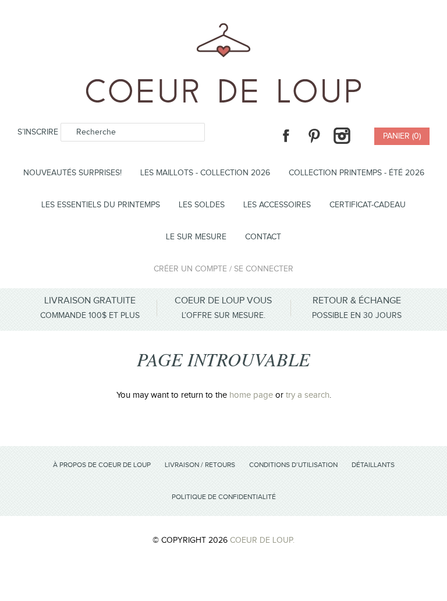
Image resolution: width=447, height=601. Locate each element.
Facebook (286, 136)
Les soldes (202, 205)
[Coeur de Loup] (223, 30)
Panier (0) (402, 136)
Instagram (341, 136)
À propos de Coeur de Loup (102, 465)
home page (251, 395)
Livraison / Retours (200, 465)
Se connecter (263, 269)
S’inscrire (37, 132)
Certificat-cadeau (367, 205)
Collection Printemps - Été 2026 (356, 173)
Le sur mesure (196, 237)
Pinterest (314, 136)
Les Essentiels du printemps (100, 205)
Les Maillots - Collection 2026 (205, 173)
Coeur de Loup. (262, 540)
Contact (263, 237)
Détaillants (373, 465)
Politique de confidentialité (224, 497)
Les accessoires (277, 205)
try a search (307, 395)
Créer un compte (190, 269)
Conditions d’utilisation (293, 465)
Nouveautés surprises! (72, 173)
